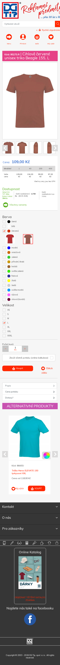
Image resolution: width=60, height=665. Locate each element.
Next (55, 148)
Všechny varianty (18, 204)
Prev (5, 148)
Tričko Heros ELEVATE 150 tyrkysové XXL (25, 472)
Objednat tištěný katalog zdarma (30, 599)
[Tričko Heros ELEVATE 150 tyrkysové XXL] (30, 437)
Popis (8, 385)
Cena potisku (11, 391)
